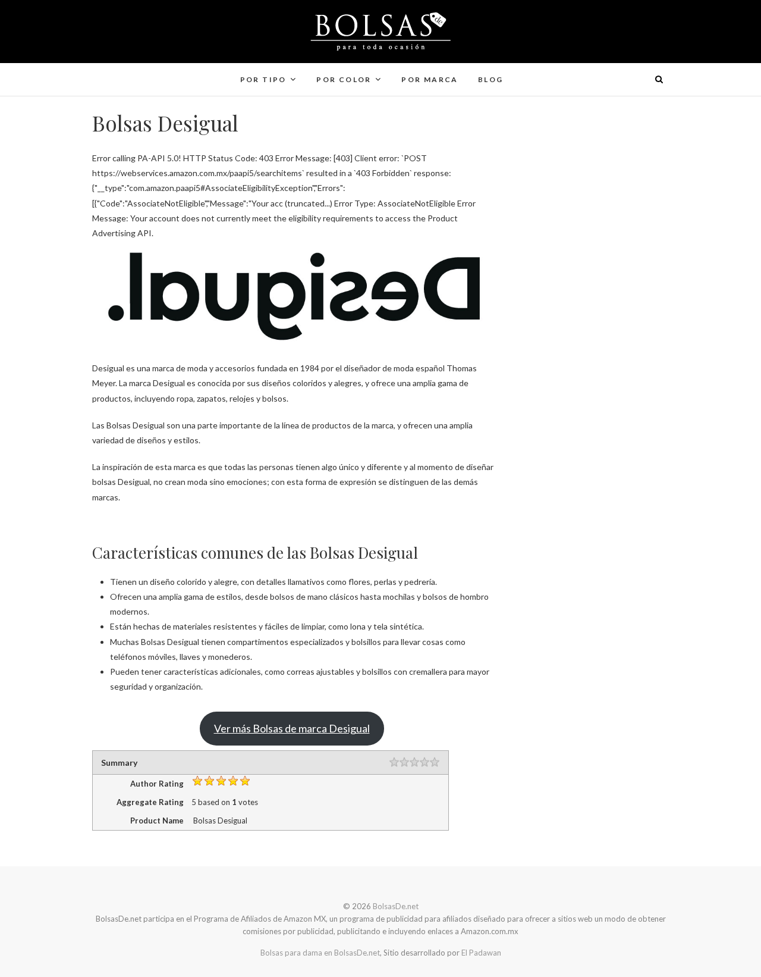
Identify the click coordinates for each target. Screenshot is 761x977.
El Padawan (481, 952)
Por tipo (263, 79)
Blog (491, 79)
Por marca (429, 79)
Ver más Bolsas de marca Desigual (292, 728)
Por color (344, 79)
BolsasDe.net (132, 72)
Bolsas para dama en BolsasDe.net (320, 952)
